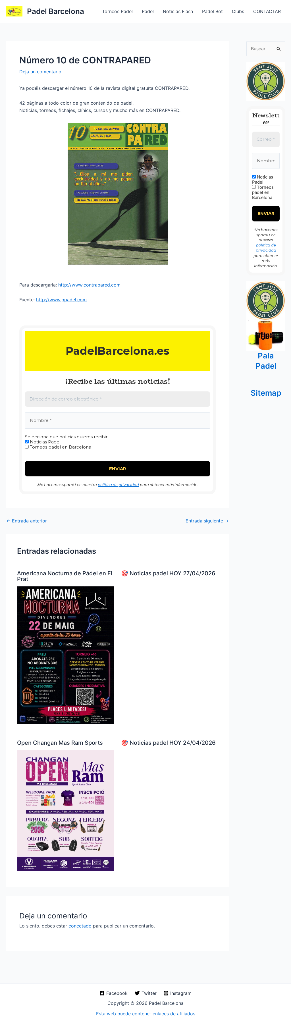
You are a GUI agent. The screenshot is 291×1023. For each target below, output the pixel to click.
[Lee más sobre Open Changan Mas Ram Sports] (65, 810)
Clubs (238, 11)
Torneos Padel (117, 11)
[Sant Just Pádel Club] (265, 81)
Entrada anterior (26, 520)
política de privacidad (118, 484)
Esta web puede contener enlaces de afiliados (145, 1013)
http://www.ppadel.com (61, 299)
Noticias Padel (45, 442)
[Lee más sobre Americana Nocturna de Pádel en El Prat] (65, 654)
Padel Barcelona (55, 11)
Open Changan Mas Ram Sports (60, 742)
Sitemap (266, 393)
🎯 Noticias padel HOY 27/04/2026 (168, 573)
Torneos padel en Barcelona (60, 447)
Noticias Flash (178, 11)
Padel (148, 11)
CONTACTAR (267, 11)
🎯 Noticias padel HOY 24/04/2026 (168, 742)
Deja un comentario (40, 71)
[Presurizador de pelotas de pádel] (265, 335)
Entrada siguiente (207, 520)
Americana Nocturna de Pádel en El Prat (64, 576)
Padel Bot (212, 11)
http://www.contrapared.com (89, 285)
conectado (80, 926)
